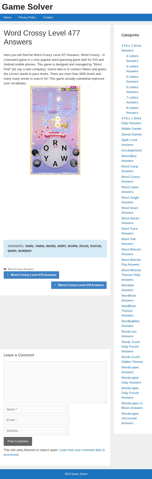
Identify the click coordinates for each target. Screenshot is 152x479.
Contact (48, 17)
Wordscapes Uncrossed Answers (130, 418)
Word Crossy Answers (21, 269)
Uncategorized (131, 150)
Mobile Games (131, 128)
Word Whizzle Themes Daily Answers (131, 274)
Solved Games (131, 134)
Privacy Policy (27, 17)
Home (7, 17)
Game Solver (27, 6)
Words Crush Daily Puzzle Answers (130, 346)
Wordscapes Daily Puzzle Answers (130, 392)
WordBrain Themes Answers (128, 310)
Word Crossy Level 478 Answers (81, 285)
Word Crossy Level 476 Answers (33, 274)
